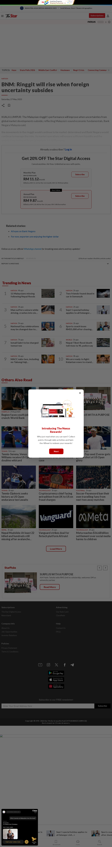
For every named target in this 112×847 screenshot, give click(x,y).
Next (56, 451)
